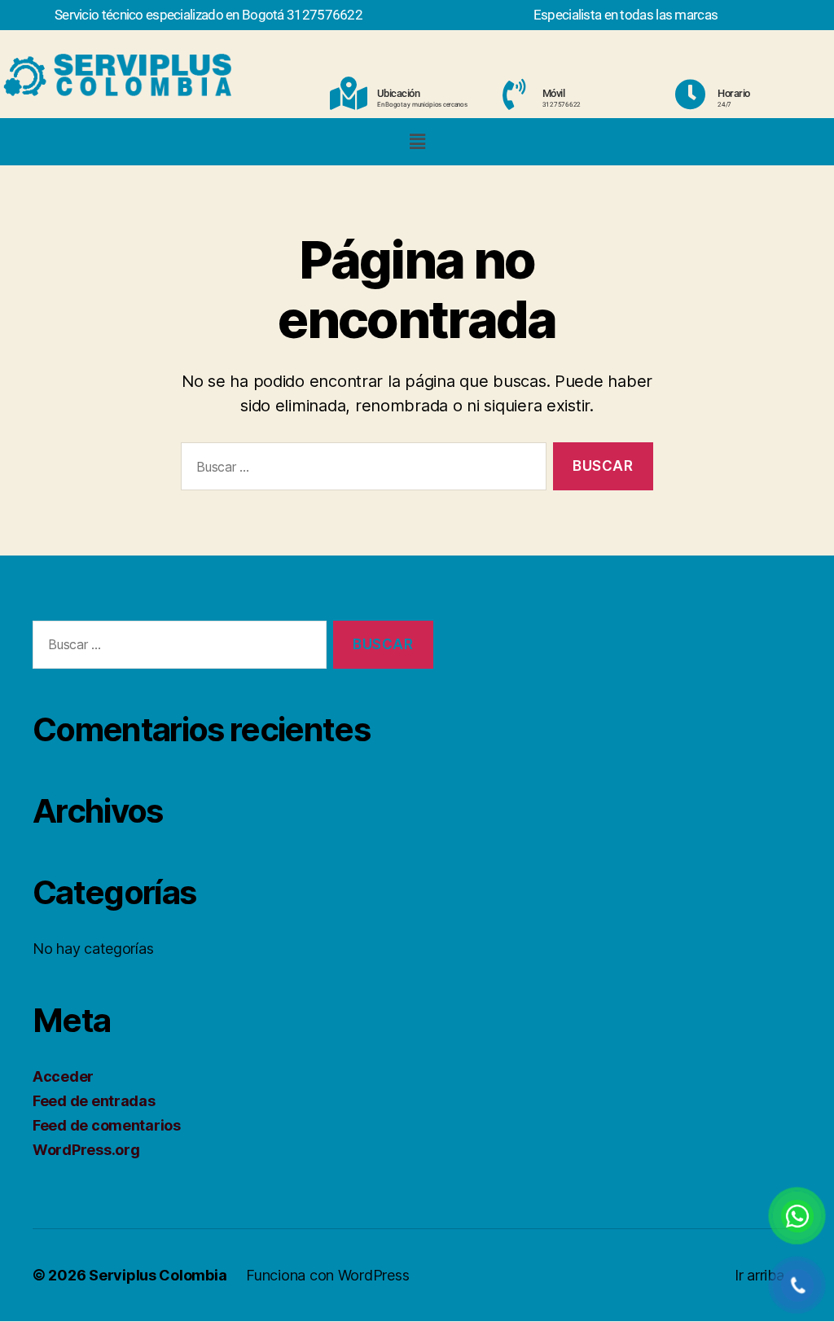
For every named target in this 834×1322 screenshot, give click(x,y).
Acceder (63, 1076)
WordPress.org (86, 1149)
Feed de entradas (94, 1100)
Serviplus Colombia (157, 1275)
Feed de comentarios (107, 1125)
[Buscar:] (360, 469)
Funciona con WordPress (327, 1275)
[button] (417, 141)
